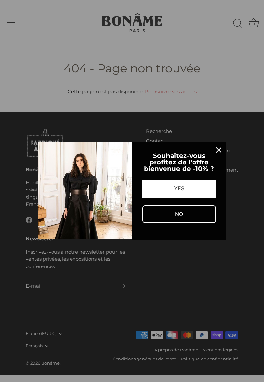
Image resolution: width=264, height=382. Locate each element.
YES (179, 188)
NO (179, 214)
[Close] (218, 150)
